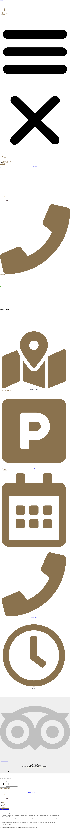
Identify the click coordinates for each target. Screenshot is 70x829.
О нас (3, 11)
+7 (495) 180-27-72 (34, 618)
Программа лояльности (6, 12)
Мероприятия (4, 159)
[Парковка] (34, 467)
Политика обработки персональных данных (35, 767)
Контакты (4, 14)
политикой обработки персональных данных (12, 786)
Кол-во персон (3, 778)
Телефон (2, 776)
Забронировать (34, 547)
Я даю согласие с (9, 786)
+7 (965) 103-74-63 (31, 792)
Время (1, 783)
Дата (1, 781)
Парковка (33, 468)
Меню (3, 6)
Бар (5, 10)
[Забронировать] (34, 546)
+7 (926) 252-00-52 (35, 166)
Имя (1, 774)
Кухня (5, 8)
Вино (5, 9)
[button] (35, 85)
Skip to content (1, 0)
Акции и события (5, 13)
